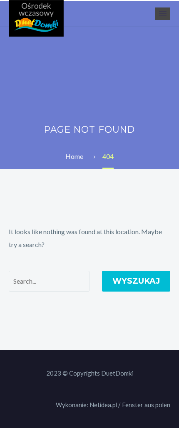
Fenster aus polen (146, 404)
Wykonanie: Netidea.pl (86, 404)
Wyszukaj (136, 281)
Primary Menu (162, 13)
